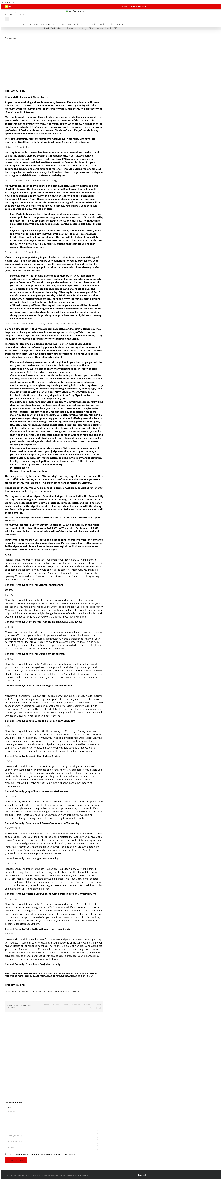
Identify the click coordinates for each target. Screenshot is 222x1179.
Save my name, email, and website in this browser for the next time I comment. (41, 1154)
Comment (9, 1107)
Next (15, 38)
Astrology (65, 991)
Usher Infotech (82, 1175)
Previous (8, 38)
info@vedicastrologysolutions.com (134, 6)
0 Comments (74, 991)
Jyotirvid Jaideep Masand (16, 991)
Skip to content (7, 2)
